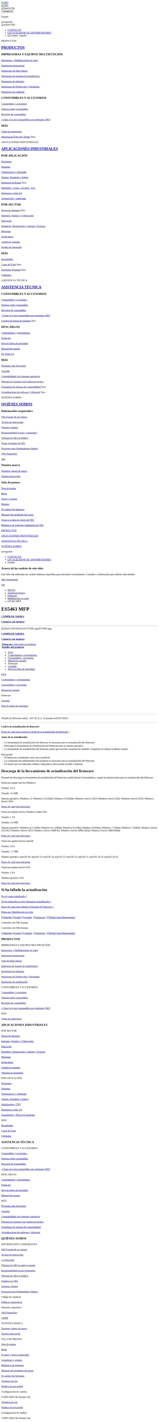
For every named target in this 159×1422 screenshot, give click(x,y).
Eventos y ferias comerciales (15, 1355)
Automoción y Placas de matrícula (18, 1115)
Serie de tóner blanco (11, 961)
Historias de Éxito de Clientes (15, 137)
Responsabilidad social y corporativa (19, 432)
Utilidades (6, 275)
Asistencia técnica (16, 593)
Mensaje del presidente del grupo (17, 514)
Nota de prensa (8, 488)
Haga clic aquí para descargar (15, 806)
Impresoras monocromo (12, 65)
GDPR (4, 1318)
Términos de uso (9, 1381)
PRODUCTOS (13, 47)
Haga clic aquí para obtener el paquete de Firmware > (27, 907)
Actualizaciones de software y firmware (20, 392)
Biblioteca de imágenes (12, 1365)
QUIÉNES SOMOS (16, 404)
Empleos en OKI (9, 1281)
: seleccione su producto (19, 644)
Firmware (6, 338)
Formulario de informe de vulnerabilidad (21, 387)
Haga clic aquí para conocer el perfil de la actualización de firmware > (35, 732)
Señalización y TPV (11, 1104)
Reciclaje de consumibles (13, 114)
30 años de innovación (12, 422)
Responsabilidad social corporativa (18, 1270)
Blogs (4, 493)
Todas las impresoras (11, 131)
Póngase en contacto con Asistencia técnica (22, 381)
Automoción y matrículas (13, 198)
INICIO (11, 590)
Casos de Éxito (8, 264)
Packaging (6, 161)
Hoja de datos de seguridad (14, 343)
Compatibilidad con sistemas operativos (20, 376)
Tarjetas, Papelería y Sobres (14, 177)
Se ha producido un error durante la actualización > (26, 901)
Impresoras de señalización (14, 982)
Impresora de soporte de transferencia (19, 966)
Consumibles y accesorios (14, 104)
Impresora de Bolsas (11, 182)
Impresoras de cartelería (12, 92)
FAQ (10, 652)
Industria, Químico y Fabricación (17, 215)
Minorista (6, 231)
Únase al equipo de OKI (13, 443)
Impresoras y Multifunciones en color (19, 60)
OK (3, 585)
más (3, 459)
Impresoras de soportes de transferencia (20, 76)
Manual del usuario (10, 348)
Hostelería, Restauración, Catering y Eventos (23, 226)
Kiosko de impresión (11, 247)
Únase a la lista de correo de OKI (17, 520)
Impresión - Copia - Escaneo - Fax (18, 188)
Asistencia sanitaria (10, 242)
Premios (5, 504)
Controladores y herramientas (15, 333)
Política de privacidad (12, 1386)
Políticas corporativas (11, 1302)
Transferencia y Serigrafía (13, 172)
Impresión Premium (10, 270)
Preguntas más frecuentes (13, 366)
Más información (9, 579)
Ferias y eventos (9, 499)
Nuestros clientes (9, 427)
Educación (6, 221)
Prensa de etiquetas (10, 210)
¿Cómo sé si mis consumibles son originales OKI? (25, 119)
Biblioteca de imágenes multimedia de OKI (22, 525)
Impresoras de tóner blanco (14, 71)
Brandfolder (7, 259)
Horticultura (7, 236)
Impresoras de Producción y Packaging (20, 86)
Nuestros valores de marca (14, 471)
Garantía (5, 371)
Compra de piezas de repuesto (16, 320)
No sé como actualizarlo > (14, 896)
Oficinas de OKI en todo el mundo (18, 1265)
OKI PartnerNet (9, 454)
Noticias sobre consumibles (14, 109)
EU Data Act (7, 354)
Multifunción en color (18, 598)
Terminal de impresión (12, 1073)
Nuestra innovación (10, 476)
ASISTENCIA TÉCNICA (21, 287)
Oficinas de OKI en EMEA (14, 438)
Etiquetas (5, 167)
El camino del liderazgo (12, 509)
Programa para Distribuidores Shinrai (19, 448)
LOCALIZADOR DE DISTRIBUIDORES (29, 32)
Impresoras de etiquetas (12, 81)
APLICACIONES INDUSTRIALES (29, 149)
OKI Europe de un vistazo (14, 417)
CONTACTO (14, 30)
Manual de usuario (17, 660)
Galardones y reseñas (11, 1360)
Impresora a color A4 (11, 193)
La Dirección (7, 1260)
